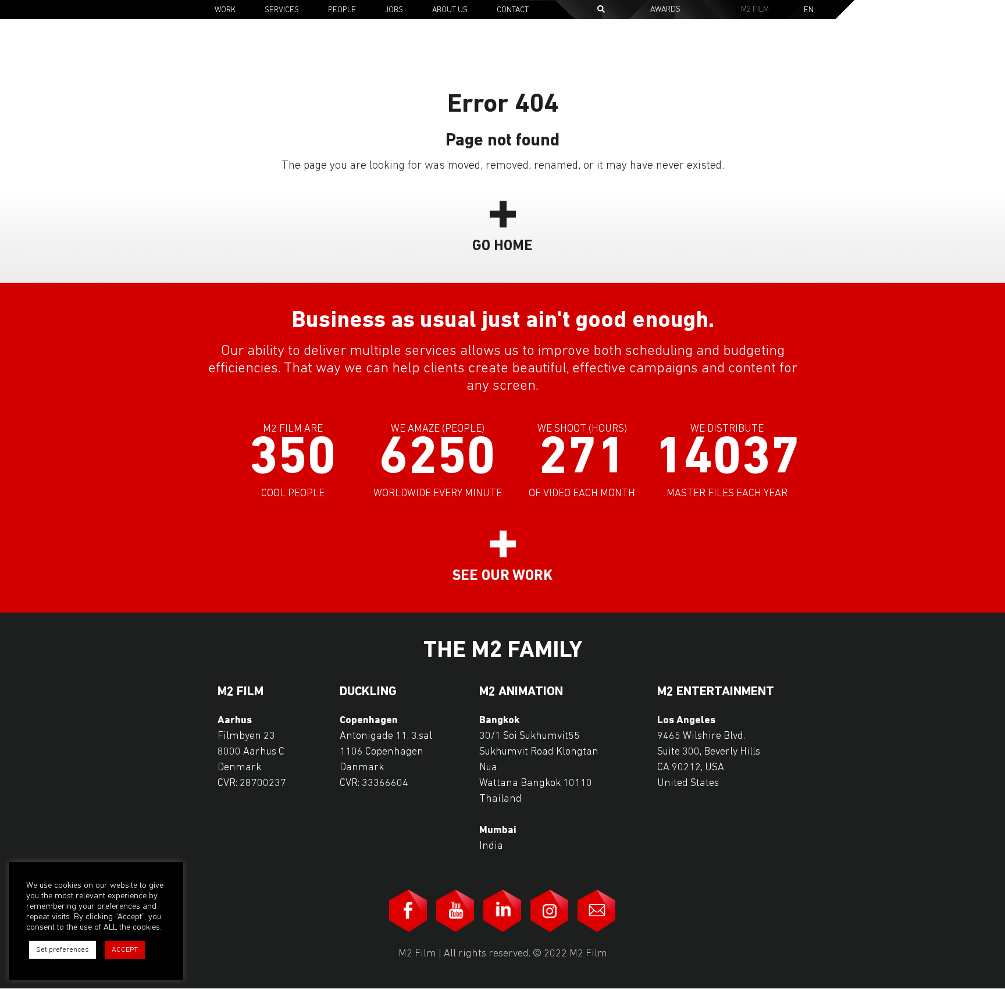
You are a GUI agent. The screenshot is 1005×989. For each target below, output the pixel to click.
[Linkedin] (502, 911)
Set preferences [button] (62, 950)
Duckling (368, 692)
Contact (513, 10)
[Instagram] (549, 911)
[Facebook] (408, 911)
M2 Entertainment (715, 692)
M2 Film (755, 9)
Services (282, 10)
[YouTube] (455, 911)
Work (225, 10)
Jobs (394, 10)
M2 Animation (521, 692)
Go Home (502, 246)
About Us (450, 10)
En (809, 10)
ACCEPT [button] (125, 950)
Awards (665, 9)
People (342, 10)
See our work (502, 576)
